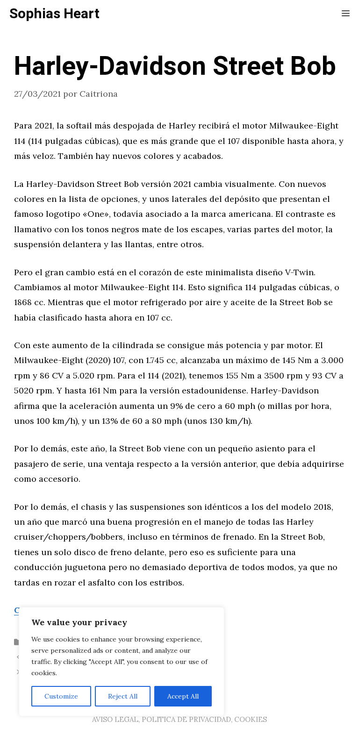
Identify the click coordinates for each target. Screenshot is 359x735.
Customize (61, 696)
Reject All (122, 696)
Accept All (183, 696)
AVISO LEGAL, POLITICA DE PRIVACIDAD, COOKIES (179, 719)
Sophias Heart (54, 14)
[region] (121, 661)
